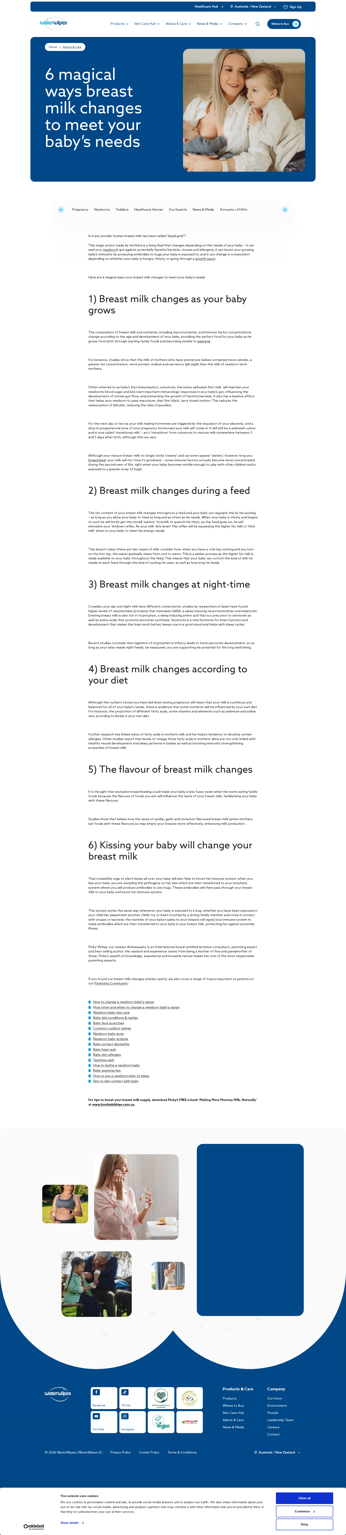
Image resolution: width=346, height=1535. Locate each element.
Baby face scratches (108, 1023)
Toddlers (122, 210)
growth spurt (205, 259)
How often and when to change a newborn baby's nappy (136, 1007)
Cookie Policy (149, 1452)
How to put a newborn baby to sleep (121, 1076)
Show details (69, 1522)
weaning (203, 341)
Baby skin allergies (107, 1055)
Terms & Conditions (182, 1452)
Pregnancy (80, 210)
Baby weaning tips (107, 1071)
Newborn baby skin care (111, 1013)
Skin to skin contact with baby (116, 1081)
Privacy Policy (120, 1452)
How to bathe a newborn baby (116, 1065)
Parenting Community (111, 983)
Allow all (305, 1498)
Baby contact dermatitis (111, 1044)
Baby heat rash (104, 1050)
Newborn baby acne (108, 1034)
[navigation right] (285, 210)
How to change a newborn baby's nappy (123, 1002)
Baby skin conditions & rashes (115, 1018)
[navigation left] (61, 210)
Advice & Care (72, 47)
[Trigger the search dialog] (257, 24)
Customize (302, 1511)
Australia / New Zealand (253, 6)
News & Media (203, 210)
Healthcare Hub (206, 6)
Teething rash (103, 1060)
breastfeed (97, 460)
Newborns (102, 210)
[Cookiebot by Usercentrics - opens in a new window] (33, 1527)
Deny (304, 1524)
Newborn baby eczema (110, 1039)
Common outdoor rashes (112, 1028)
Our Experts (178, 210)
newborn (110, 250)
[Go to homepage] (54, 23)
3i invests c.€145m (233, 210)
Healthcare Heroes (148, 210)
